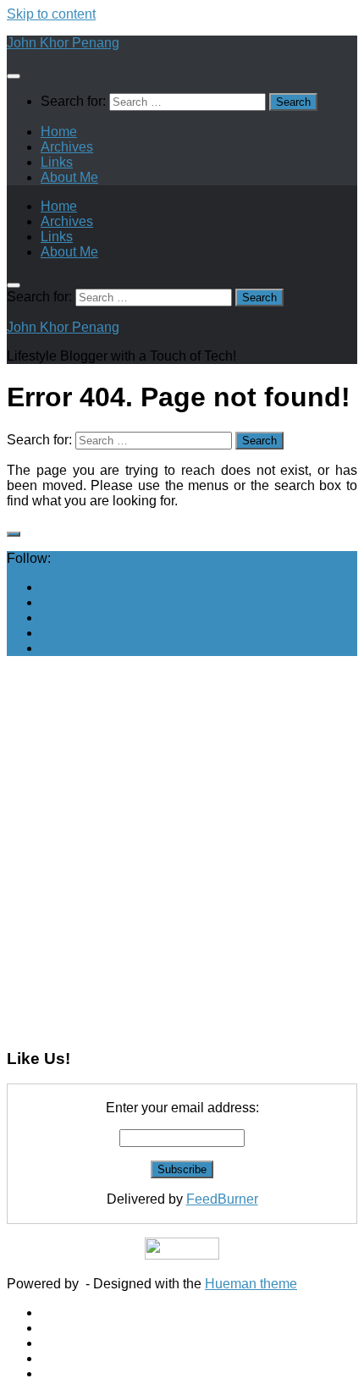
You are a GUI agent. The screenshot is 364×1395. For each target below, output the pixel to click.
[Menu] (13, 76)
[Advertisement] (182, 852)
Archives (67, 147)
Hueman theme (251, 1283)
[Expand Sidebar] (13, 534)
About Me (69, 177)
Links (57, 162)
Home (59, 131)
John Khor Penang (63, 43)
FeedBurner (222, 1199)
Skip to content (51, 14)
